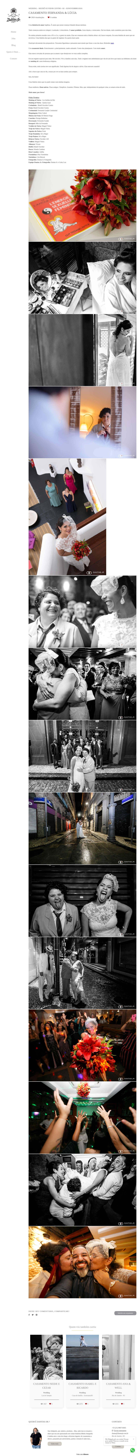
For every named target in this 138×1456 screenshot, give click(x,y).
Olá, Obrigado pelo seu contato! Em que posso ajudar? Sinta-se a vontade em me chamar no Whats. (117, 1441)
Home (13, 32)
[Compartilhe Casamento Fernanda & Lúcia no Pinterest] (36, 1315)
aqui (112, 43)
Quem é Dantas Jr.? (14, 52)
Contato (13, 58)
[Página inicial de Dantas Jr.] (13, 15)
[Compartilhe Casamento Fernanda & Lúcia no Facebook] (29, 1315)
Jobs (13, 38)
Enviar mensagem (120, 1430)
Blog (13, 45)
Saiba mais (54, 1444)
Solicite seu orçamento (125, 1313)
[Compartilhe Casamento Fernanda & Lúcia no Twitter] (33, 1315)
